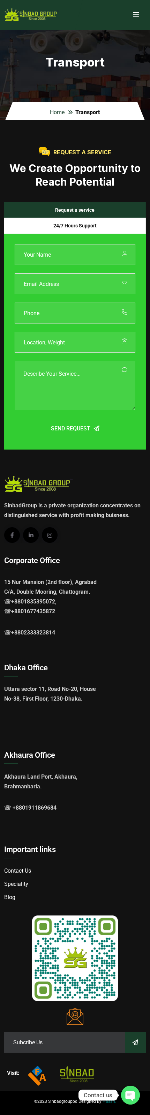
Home (57, 112)
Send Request (70, 428)
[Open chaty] (130, 1095)
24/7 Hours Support (75, 225)
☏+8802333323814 (29, 632)
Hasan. (109, 1101)
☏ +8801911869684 (30, 807)
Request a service (75, 210)
